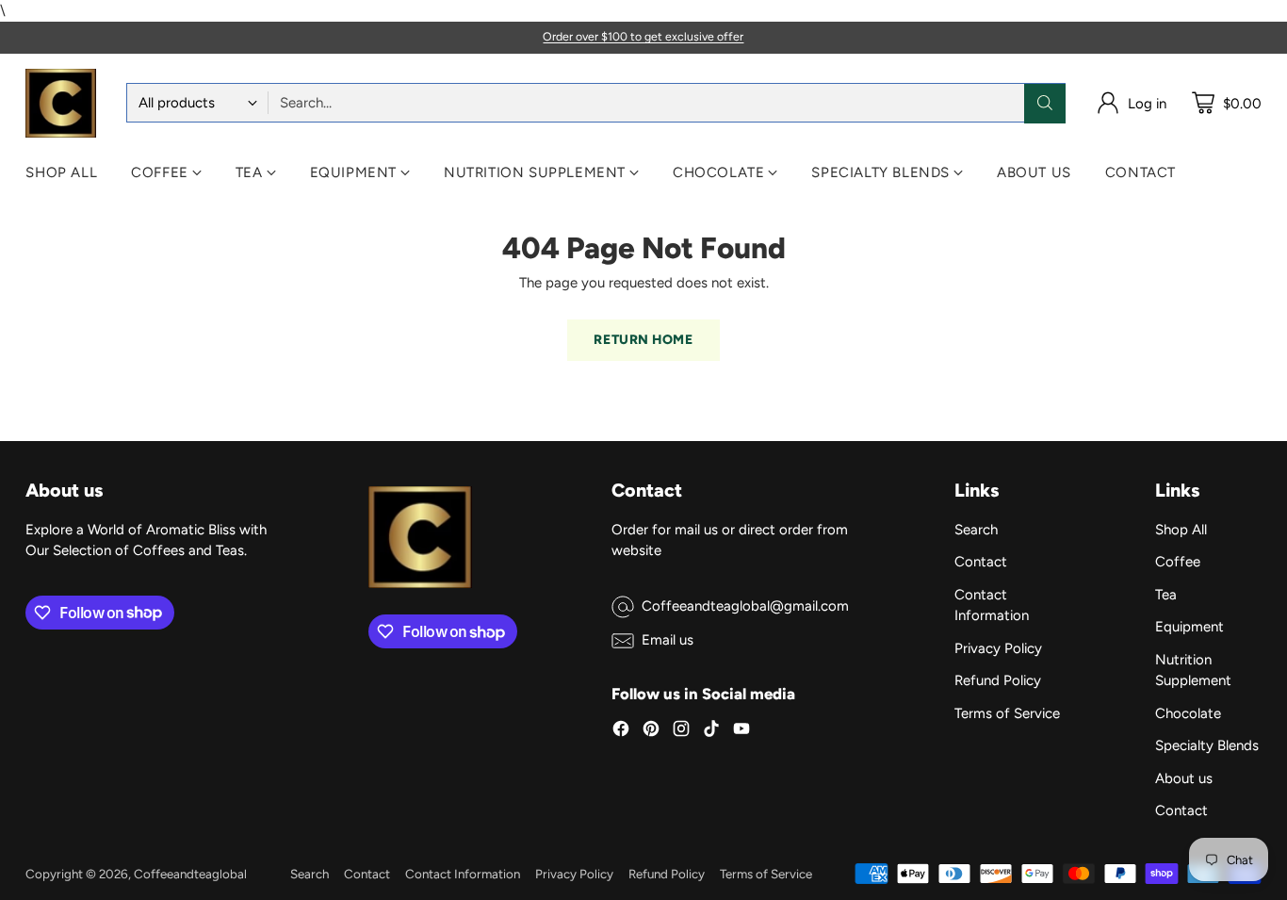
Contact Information (462, 873)
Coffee (1177, 561)
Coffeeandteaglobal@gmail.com (745, 605)
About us (1184, 778)
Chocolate (1188, 713)
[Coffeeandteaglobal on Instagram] (681, 731)
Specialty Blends (1207, 745)
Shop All (1181, 529)
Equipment (1189, 626)
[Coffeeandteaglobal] (60, 104)
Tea (1166, 594)
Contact (980, 561)
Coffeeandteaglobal (190, 873)
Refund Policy (997, 680)
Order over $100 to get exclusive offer (643, 36)
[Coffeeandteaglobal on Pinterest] (651, 731)
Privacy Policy (998, 648)
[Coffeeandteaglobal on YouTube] (741, 731)
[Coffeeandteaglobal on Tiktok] (711, 731)
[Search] (1045, 103)
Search (976, 529)
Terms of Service (1007, 713)
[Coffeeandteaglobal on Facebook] (621, 731)
